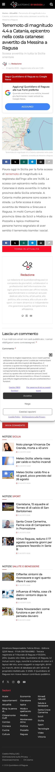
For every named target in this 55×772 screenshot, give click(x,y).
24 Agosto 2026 (24, 452)
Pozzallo (24, 730)
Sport (41, 724)
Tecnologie (43, 728)
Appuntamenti (9, 700)
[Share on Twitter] (15, 161)
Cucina (5, 730)
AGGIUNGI (27, 106)
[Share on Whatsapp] (24, 161)
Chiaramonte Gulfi (9, 716)
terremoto (12, 174)
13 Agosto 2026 (23, 553)
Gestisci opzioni (27, 411)
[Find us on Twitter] (8, 682)
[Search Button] (51, 4)
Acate (5, 696)
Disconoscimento (10, 760)
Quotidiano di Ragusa (18, 765)
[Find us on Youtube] (24, 682)
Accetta (27, 395)
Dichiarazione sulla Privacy (33, 417)
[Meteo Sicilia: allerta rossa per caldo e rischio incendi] (8, 461)
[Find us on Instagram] (13, 682)
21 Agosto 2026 (23, 585)
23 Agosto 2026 (24, 483)
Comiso (6, 722)
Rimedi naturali (42, 697)
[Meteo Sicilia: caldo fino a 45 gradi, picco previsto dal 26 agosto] (8, 475)
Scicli (40, 716)
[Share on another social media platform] (49, 161)
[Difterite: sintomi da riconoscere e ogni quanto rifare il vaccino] (8, 577)
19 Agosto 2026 (23, 515)
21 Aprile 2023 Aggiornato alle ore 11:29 (25, 68)
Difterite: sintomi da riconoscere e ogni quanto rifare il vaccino (33, 578)
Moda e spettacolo (25, 710)
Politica (24, 726)
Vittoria (42, 737)
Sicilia (41, 720)
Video (41, 732)
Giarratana (25, 700)
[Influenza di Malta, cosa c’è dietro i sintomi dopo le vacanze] (8, 594)
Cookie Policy (14, 417)
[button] (50, 354)
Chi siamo (28, 760)
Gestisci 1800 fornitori (14, 389)
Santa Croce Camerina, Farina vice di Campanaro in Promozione (33, 525)
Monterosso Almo (26, 720)
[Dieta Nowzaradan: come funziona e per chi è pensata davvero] (8, 611)
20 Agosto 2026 (24, 603)
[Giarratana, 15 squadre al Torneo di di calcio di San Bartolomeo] (8, 507)
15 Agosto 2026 (23, 532)
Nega (28, 403)
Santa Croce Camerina (44, 711)
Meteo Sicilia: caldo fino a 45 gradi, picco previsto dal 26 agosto (33, 476)
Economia (25, 696)
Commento (9, 348)
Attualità (13, 13)
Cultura (6, 734)
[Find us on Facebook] (3, 682)
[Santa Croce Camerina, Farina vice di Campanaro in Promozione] (8, 524)
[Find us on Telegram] (18, 682)
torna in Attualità (26, 249)
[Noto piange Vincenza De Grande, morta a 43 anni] (8, 447)
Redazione (16, 64)
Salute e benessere (43, 704)
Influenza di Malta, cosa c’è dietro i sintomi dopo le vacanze (33, 595)
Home (5, 13)
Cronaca (6, 726)
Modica (24, 715)
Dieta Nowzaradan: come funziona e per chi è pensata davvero (33, 612)
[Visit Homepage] (27, 4)
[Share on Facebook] (6, 161)
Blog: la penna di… (9, 710)
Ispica (23, 704)
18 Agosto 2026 (23, 620)
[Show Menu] (3, 4)
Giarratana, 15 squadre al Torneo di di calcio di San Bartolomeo (32, 508)
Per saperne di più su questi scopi (38, 389)
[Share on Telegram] (32, 161)
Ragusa (24, 734)
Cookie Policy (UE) (10, 754)
